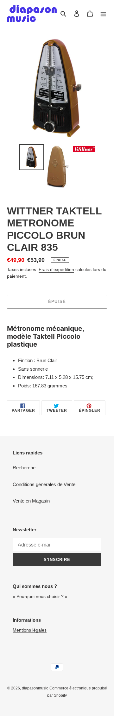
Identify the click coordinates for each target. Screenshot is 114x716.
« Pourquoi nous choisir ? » (40, 596)
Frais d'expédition (56, 269)
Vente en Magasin (31, 500)
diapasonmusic (35, 688)
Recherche (24, 467)
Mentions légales (30, 630)
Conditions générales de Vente (44, 484)
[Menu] (103, 13)
